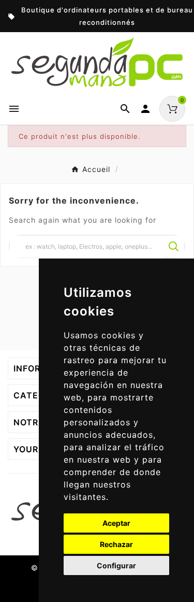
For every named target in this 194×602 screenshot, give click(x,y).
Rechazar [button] (116, 544)
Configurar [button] (116, 565)
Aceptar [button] (116, 523)
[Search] (174, 246)
